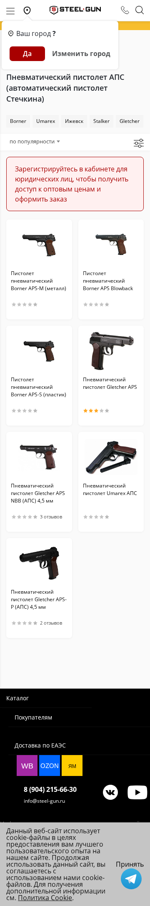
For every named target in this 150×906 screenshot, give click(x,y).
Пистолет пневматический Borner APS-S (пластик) (38, 387)
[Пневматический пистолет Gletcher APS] (111, 351)
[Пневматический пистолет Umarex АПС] (111, 457)
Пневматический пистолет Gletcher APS (110, 383)
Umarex (45, 121)
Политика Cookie (45, 897)
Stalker (101, 121)
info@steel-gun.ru (44, 800)
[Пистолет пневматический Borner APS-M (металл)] (39, 244)
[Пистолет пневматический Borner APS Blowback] (111, 244)
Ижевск (74, 121)
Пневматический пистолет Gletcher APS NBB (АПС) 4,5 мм (38, 493)
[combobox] (34, 141)
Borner (18, 121)
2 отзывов (51, 623)
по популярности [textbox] (32, 141)
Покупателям (33, 717)
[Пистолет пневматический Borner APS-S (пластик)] (39, 351)
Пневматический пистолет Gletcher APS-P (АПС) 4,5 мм (39, 599)
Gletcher (130, 121)
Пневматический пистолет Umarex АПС (110, 489)
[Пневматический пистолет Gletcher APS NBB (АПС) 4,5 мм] (39, 457)
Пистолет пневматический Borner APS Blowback (108, 281)
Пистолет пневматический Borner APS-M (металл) (38, 281)
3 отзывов (51, 517)
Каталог (17, 698)
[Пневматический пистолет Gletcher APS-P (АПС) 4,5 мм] (39, 563)
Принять (130, 864)
